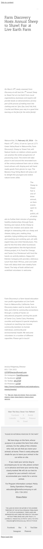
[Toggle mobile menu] (37, 8)
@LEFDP (17, 381)
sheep (12, 397)
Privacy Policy (21, 497)
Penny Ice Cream (31, 395)
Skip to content (7, 2)
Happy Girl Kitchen (19, 395)
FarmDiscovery (22, 375)
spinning (7, 399)
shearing (7, 397)
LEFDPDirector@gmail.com (16, 372)
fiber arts (10, 395)
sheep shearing (19, 397)
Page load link (7, 537)
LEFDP (18, 378)
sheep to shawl (29, 397)
